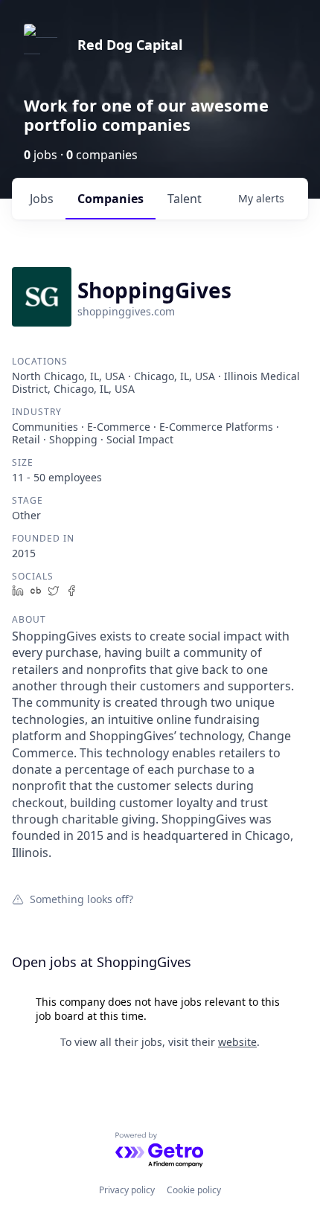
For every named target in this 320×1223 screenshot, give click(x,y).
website (237, 1042)
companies (110, 198)
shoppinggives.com (126, 311)
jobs (42, 198)
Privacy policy (127, 1190)
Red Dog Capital (129, 45)
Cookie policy (194, 1190)
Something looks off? (81, 898)
